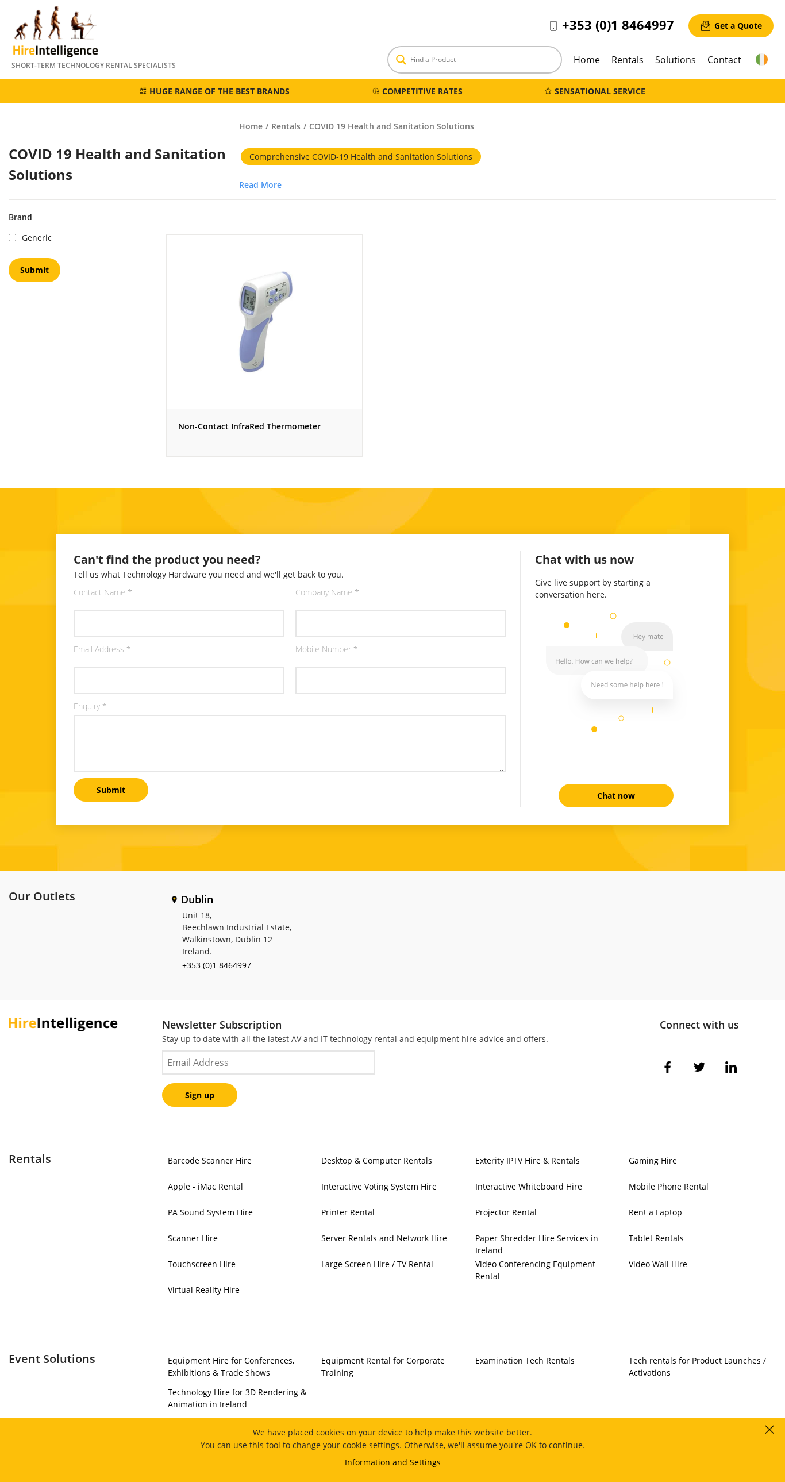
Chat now (616, 795)
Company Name (327, 592)
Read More (260, 184)
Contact (724, 59)
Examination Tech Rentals (525, 1360)
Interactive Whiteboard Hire (528, 1186)
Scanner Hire (193, 1238)
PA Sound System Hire (210, 1212)
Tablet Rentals (656, 1238)
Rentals (627, 59)
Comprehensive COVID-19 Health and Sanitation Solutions (360, 156)
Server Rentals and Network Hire (384, 1238)
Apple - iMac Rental (205, 1186)
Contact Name (103, 592)
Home (587, 59)
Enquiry (90, 705)
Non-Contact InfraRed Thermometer (249, 426)
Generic (37, 237)
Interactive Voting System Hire (379, 1186)
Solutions (675, 59)
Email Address (102, 649)
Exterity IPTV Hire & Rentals (527, 1160)
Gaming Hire (653, 1160)
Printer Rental (348, 1212)
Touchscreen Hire (202, 1263)
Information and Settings (393, 1462)
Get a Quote (738, 25)
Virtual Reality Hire (204, 1289)
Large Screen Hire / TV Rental (377, 1263)
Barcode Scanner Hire (210, 1160)
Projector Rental (506, 1212)
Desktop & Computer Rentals (376, 1160)
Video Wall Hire (658, 1263)
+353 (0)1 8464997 (618, 24)
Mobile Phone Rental (669, 1186)
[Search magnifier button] (401, 60)
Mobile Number (326, 649)
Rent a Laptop (655, 1212)
